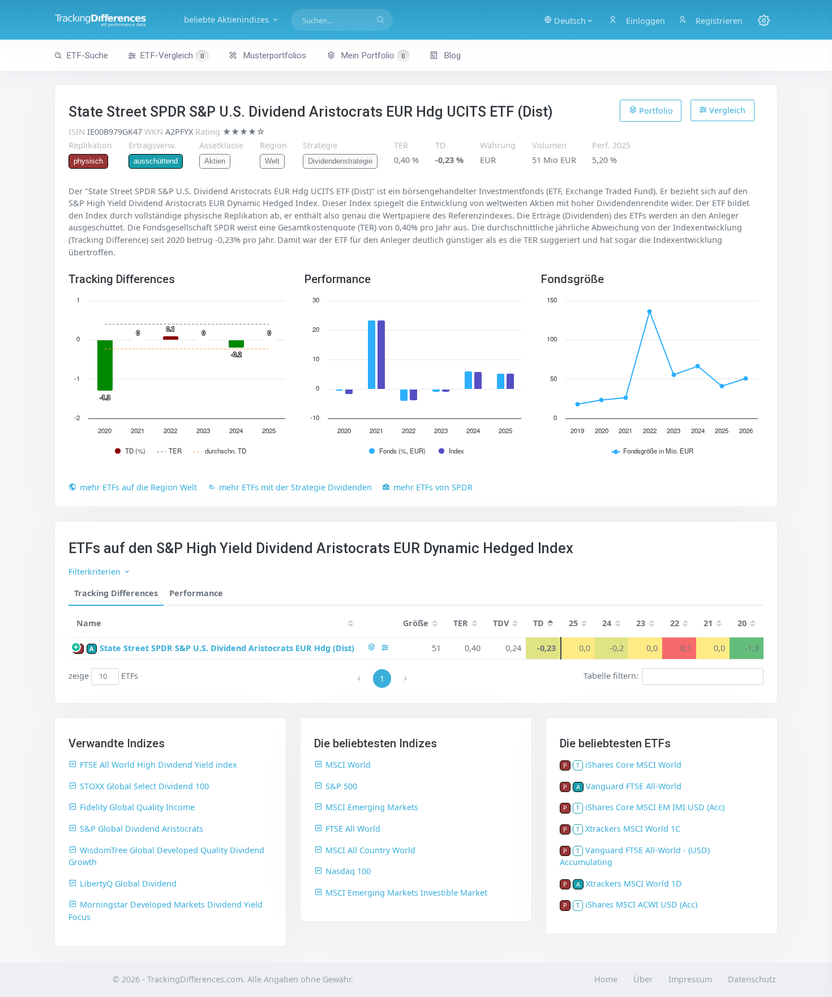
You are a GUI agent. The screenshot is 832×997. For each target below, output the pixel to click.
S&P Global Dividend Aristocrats (141, 828)
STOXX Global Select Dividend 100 (144, 786)
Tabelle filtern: (611, 675)
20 (742, 623)
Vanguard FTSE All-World (633, 786)
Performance (196, 593)
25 (573, 623)
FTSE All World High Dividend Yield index (158, 764)
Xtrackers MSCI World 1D (634, 883)
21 (708, 623)
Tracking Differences (116, 593)
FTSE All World (352, 828)
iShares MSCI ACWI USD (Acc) (641, 904)
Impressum (690, 979)
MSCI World (348, 764)
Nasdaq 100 (348, 871)
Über (643, 979)
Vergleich (726, 110)
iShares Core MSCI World (633, 764)
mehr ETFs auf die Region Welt (138, 487)
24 (606, 623)
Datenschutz (752, 979)
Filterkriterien (95, 571)
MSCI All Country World (370, 850)
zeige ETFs (103, 675)
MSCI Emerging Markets (371, 807)
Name (88, 623)
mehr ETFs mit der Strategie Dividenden (295, 487)
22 (674, 623)
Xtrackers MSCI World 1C (632, 828)
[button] (568, 20)
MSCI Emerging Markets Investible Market (406, 892)
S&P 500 (341, 786)
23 (640, 623)
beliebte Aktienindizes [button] (227, 19)
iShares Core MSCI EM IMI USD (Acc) (654, 807)
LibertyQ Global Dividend (128, 883)
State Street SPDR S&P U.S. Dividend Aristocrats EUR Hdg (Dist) (227, 648)
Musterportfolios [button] (273, 55)
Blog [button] (451, 55)
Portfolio (655, 110)
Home (605, 979)
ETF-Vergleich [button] (172, 55)
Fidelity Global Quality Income (137, 807)
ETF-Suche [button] (87, 55)
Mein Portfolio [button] (371, 55)
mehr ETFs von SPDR (433, 487)
